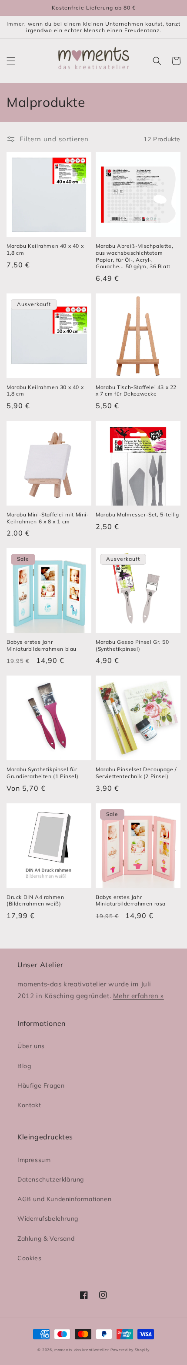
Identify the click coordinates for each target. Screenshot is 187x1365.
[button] (10, 60)
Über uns (31, 1046)
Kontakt (29, 1105)
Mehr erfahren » (138, 996)
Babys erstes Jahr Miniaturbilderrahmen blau (42, 645)
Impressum (33, 1160)
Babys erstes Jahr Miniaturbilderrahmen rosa (131, 900)
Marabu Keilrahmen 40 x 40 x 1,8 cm (45, 249)
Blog (24, 1066)
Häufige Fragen (40, 1085)
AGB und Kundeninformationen (64, 1199)
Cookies (29, 1258)
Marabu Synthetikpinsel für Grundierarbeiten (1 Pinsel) (42, 772)
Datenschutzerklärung (50, 1179)
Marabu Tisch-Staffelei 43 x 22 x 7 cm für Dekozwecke (136, 390)
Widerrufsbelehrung (47, 1218)
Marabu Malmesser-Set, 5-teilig (137, 514)
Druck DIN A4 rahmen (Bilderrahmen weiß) (35, 900)
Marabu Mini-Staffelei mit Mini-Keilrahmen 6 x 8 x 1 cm (48, 518)
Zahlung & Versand (45, 1238)
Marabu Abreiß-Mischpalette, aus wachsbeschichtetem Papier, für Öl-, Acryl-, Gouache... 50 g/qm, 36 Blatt (134, 256)
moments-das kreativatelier (81, 1350)
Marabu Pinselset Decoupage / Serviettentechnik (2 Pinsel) (136, 772)
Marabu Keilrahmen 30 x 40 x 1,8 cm (45, 390)
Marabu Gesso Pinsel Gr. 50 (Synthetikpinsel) (132, 645)
